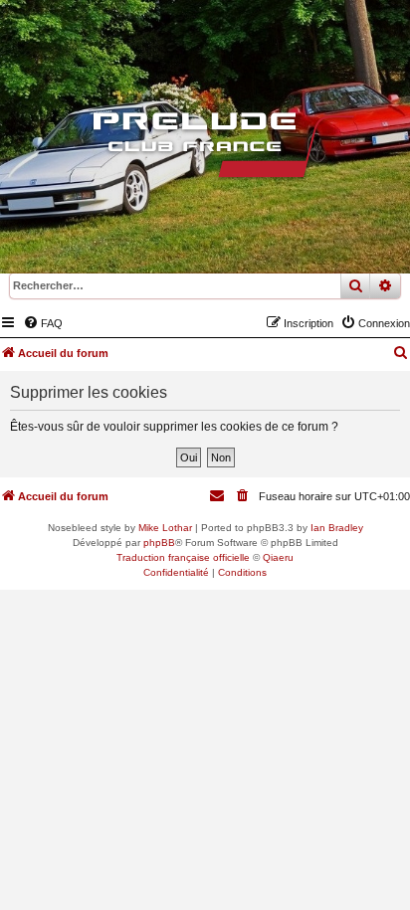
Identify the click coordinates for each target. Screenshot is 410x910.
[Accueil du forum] (205, 149)
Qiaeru (278, 557)
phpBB (159, 542)
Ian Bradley (336, 527)
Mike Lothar (165, 527)
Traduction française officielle (183, 557)
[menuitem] (43, 323)
